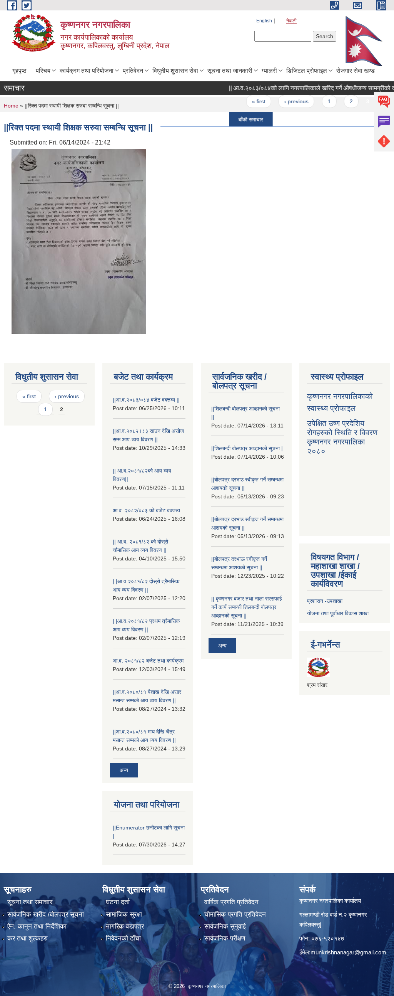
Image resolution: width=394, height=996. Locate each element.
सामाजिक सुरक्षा (124, 914)
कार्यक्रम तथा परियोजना (87, 70)
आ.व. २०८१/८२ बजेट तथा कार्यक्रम (148, 661)
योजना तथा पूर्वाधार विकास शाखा (338, 613)
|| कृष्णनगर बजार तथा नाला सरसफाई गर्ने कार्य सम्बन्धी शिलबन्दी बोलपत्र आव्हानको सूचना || (246, 607)
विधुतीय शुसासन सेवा (175, 70)
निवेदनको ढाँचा (123, 938)
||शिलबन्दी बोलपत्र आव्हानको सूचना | (247, 448)
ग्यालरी (269, 70)
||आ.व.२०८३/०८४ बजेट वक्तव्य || (146, 400)
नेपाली (291, 21)
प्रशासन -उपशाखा (324, 601)
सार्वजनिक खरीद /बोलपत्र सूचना (45, 914)
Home (11, 106)
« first (246, 101)
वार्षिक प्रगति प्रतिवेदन (231, 902)
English (264, 21)
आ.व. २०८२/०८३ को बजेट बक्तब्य (146, 510)
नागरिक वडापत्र (125, 926)
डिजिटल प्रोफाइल (306, 70)
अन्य (124, 770)
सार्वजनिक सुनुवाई (225, 926)
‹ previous (284, 101)
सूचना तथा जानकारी (229, 70)
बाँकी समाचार (238, 119)
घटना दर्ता (118, 902)
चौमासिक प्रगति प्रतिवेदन (235, 914)
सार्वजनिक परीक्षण (224, 938)
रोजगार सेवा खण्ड (355, 70)
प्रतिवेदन (133, 70)
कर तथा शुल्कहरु (27, 938)
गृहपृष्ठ (19, 70)
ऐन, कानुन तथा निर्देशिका (37, 926)
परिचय (43, 70)
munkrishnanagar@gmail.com (348, 952)
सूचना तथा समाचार (29, 902)
